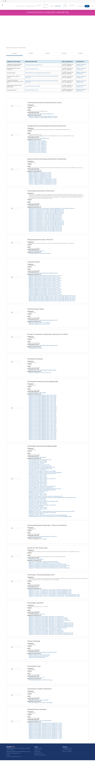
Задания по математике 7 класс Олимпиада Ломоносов (45, 214)
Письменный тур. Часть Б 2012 (38, 495)
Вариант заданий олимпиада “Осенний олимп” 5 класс (45, 283)
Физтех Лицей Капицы (40, 755)
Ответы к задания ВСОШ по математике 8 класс (43, 184)
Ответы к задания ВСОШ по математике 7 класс (43, 182)
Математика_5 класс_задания (37, 148)
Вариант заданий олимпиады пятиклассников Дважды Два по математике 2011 (52, 497)
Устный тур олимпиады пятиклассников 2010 (42, 505)
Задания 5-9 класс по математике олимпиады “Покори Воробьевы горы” (50, 589)
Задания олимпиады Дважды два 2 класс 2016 (42, 414)
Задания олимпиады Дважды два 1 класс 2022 (42, 396)
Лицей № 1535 (37, 748)
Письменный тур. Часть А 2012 (38, 493)
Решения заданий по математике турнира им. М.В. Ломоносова (47, 564)
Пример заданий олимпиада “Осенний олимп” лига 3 (45, 293)
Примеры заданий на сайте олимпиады (41, 680)
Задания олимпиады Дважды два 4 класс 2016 (42, 436)
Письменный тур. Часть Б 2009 (38, 509)
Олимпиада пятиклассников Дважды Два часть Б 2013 (45, 488)
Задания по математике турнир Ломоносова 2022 (43, 561)
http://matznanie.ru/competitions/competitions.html (38, 73)
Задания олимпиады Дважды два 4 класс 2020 (43, 431)
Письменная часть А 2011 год (37, 498)
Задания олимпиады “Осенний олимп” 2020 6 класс (44, 287)
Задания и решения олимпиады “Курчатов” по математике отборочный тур (51, 623)
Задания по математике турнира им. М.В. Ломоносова (44, 563)
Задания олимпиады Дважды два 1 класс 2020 (42, 397)
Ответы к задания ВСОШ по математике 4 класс (43, 179)
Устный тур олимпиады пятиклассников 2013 (42, 490)
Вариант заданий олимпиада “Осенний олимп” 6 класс (45, 285)
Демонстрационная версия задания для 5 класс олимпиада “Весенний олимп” (52, 299)
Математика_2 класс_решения (38, 142)
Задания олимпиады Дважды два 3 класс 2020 (43, 420)
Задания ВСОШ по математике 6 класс (40, 175)
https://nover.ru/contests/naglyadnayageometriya (42, 370)
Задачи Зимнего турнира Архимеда (39, 654)
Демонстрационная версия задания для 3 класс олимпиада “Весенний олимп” (52, 297)
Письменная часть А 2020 (36, 463)
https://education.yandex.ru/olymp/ (38, 700)
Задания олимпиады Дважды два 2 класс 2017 (42, 413)
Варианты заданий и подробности (81, 65)
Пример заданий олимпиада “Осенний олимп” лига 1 (45, 288)
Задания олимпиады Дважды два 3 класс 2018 (42, 423)
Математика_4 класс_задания (37, 146)
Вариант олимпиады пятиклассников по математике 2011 (46, 496)
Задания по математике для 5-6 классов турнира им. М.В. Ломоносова (49, 565)
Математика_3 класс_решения (38, 144)
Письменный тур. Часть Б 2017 (38, 475)
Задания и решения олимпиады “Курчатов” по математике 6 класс (48, 618)
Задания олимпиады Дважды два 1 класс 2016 (42, 402)
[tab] (14, 53)
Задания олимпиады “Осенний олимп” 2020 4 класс (44, 282)
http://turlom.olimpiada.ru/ (36, 559)
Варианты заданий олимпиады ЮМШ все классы (43, 116)
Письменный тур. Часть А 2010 (38, 502)
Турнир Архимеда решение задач (39, 656)
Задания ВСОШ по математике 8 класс (40, 177)
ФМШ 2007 (37, 751)
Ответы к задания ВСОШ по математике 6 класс (43, 181)
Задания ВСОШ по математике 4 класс (40, 172)
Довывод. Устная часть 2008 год (38, 511)
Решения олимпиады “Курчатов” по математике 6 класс (45, 629)
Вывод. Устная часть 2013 (36, 492)
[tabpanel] (47, 76)
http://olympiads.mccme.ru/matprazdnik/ (40, 720)
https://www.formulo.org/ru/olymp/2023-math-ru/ (43, 536)
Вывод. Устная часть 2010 (36, 506)
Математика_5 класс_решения (38, 149)
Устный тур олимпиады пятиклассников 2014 (42, 486)
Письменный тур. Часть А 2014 (38, 483)
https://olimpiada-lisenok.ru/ (32, 69)
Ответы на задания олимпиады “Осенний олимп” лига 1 (45, 289)
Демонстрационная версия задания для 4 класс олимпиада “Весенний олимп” (52, 298)
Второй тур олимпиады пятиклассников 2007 (61, 511)
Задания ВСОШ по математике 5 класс (40, 174)
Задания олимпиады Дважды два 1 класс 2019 (42, 399)
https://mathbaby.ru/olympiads (32, 86)
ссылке (44, 539)
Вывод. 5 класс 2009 (35, 510)
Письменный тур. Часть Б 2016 (38, 477)
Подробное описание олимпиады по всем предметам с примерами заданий (52, 208)
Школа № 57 (37, 749)
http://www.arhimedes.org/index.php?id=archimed (43, 652)
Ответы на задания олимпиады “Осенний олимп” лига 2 (45, 292)
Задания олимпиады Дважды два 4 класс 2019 (42, 433)
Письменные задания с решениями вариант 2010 (43, 501)
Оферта (8, 754)
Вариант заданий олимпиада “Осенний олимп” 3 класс (45, 278)
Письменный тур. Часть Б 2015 (38, 481)
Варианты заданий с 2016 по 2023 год (40, 372)
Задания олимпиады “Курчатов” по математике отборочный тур (47, 628)
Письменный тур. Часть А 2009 (38, 507)
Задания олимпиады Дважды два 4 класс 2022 (43, 430)
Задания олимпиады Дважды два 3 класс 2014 (42, 428)
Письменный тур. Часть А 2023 (38, 461)
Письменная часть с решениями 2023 (40, 459)
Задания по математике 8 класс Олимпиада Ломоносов (45, 226)
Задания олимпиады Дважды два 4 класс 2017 (42, 435)
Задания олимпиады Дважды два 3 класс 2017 (42, 424)
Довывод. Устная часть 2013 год (38, 491)
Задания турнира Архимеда (37, 657)
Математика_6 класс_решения (38, 152)
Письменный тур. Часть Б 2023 (38, 462)
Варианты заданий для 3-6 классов (39, 324)
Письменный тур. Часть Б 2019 (38, 470)
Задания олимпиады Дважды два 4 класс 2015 (42, 438)
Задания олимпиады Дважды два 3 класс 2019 (42, 421)
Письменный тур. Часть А (36, 514)
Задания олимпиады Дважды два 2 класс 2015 (42, 415)
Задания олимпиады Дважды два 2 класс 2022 (43, 407)
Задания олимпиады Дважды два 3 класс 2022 (43, 419)
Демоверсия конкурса (35, 348)
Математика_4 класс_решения (38, 147)
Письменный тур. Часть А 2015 (38, 480)
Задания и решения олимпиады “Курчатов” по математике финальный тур (51, 625)
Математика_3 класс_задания (37, 143)
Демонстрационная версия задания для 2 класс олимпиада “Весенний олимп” (52, 295)
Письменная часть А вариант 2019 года (40, 468)
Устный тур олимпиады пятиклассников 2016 (42, 478)
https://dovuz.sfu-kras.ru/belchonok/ (33, 65)
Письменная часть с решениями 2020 (40, 466)
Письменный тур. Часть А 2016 (38, 476)
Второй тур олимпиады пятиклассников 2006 (42, 512)
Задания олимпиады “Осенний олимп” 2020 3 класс (44, 279)
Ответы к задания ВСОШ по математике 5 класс (43, 180)
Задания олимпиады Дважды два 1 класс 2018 (42, 400)
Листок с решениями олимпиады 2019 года (42, 467)
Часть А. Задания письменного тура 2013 (41, 487)
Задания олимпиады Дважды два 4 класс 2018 (42, 434)
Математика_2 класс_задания (37, 140)
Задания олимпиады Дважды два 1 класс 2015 (42, 404)
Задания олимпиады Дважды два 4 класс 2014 (42, 439)
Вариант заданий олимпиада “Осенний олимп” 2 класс (45, 275)
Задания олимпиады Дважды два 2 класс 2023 (43, 406)
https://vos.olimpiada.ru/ (35, 170)
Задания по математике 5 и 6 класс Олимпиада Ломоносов (46, 209)
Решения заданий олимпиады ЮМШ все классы (43, 117)
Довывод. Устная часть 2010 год (38, 503)
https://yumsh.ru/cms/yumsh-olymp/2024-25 (41, 113)
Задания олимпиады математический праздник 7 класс (45, 730)
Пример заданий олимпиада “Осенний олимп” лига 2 (45, 290)
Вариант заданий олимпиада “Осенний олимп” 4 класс (45, 280)
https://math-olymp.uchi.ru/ (31, 90)
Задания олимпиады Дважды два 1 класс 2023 (42, 395)
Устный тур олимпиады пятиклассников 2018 (42, 471)
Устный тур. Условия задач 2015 (38, 482)
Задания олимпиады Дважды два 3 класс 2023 (43, 418)
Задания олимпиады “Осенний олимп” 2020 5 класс (44, 284)
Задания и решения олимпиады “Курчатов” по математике (46, 616)
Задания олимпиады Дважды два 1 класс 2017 (42, 401)
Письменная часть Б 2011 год (37, 500)
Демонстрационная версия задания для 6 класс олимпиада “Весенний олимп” (52, 300)
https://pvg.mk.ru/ (34, 587)
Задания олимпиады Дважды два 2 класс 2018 (42, 411)
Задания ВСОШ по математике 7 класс (40, 176)
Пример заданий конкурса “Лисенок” (40, 253)
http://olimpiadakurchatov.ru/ (37, 614)
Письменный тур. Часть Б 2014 (38, 485)
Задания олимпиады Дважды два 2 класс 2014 (42, 416)
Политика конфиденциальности (13, 756)
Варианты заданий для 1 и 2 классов (39, 322)
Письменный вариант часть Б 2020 (39, 464)
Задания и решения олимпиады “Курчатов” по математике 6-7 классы (49, 620)
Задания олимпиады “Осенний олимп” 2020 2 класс (44, 277)
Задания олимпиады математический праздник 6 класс (45, 723)
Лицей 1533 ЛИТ (38, 753)
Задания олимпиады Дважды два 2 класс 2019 (42, 410)
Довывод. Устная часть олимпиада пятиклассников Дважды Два (48, 515)
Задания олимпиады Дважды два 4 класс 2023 (43, 429)
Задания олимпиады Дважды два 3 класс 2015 (42, 426)
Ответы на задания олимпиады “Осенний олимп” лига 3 (45, 294)
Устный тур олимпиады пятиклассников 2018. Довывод (45, 472)
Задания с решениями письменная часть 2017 (42, 473)
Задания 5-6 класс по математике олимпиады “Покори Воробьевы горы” (50, 593)
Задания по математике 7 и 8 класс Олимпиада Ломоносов (46, 221)
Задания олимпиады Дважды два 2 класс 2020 (43, 409)
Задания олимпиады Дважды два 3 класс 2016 (42, 425)
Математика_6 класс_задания (37, 151)
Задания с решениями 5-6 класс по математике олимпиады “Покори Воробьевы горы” (54, 594)
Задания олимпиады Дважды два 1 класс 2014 (42, 405)
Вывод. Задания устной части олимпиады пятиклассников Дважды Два (50, 516)
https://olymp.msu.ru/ (35, 205)
